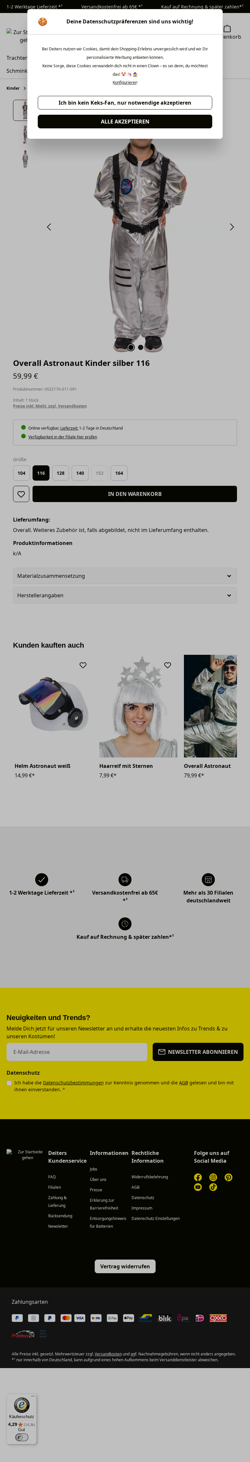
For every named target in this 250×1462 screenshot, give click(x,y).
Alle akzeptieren (125, 121)
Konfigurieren (125, 82)
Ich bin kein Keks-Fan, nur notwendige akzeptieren (125, 102)
